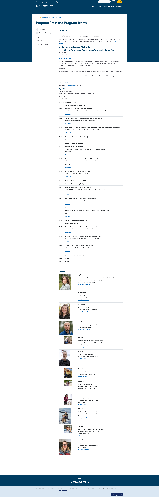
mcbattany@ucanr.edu (83, 347)
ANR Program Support (70, 85)
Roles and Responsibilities (43, 41)
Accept (120, 494)
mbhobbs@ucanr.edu (83, 300)
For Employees (55, 2)
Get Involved (111, 6)
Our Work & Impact (101, 6)
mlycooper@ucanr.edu (83, 376)
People (42, 2)
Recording (68, 154)
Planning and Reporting (42, 48)
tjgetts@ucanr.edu (82, 418)
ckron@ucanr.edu (82, 391)
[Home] (45, 6)
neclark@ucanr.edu (83, 436)
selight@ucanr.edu (82, 404)
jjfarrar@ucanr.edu (82, 358)
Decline (113, 494)
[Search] (110, 1)
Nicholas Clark (67, 82)
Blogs (46, 2)
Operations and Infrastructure (44, 44)
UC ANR (38, 17)
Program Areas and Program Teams (49, 17)
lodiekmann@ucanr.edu (84, 284)
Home (38, 37)
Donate (119, 2)
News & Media (119, 6)
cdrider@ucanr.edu (83, 311)
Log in (113, 2)
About (93, 6)
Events (49, 2)
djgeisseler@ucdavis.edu (84, 329)
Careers (38, 2)
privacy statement (63, 490)
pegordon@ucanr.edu (83, 449)
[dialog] (79, 491)
